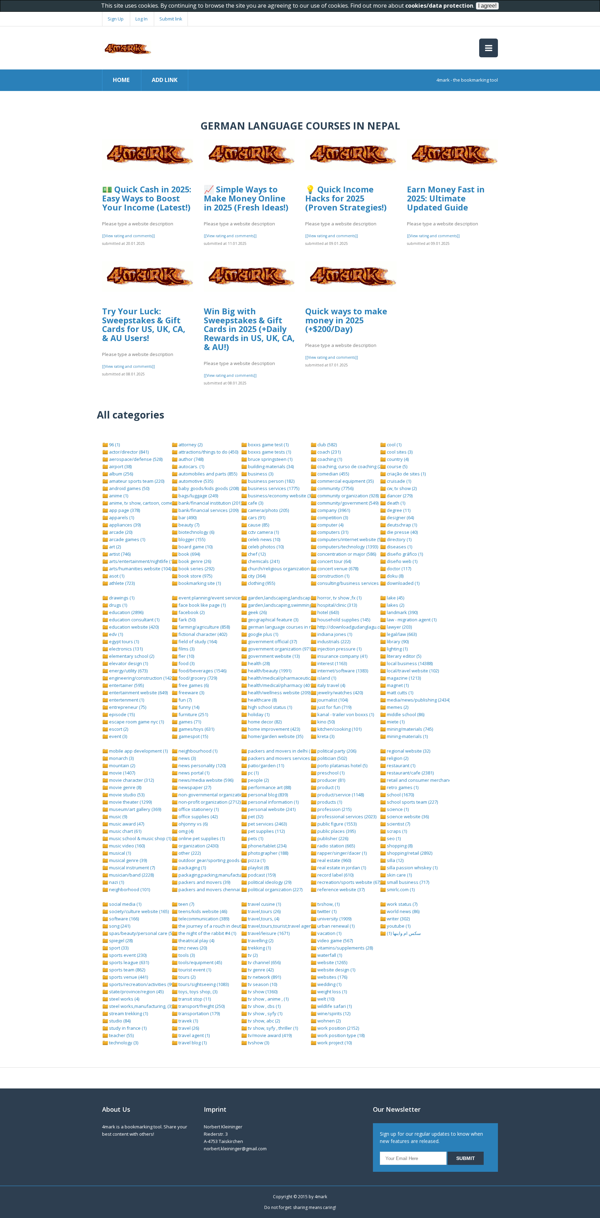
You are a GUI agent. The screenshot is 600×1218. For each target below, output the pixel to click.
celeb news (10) (263, 539)
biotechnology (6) (195, 532)
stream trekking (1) (128, 1013)
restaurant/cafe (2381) (410, 773)
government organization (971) (279, 649)
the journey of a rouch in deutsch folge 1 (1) (223, 926)
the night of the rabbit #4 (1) (206, 933)
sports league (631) (128, 962)
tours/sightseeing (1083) (203, 984)
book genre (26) (194, 561)
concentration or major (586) (346, 554)
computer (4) (329, 525)
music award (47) (126, 824)
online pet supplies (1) (201, 838)
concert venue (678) (337, 568)
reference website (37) (340, 889)
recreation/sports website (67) (348, 882)
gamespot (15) (192, 736)
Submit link (170, 19)
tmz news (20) (192, 948)
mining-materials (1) (407, 736)
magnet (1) (397, 685)
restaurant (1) (400, 765)
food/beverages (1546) (201, 671)
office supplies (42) (197, 816)
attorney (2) (189, 444)
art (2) (114, 547)
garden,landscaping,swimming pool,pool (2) (293, 605)
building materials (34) (270, 466)
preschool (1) (330, 773)
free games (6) (193, 685)
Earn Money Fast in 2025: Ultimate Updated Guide (446, 198)
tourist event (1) (194, 970)
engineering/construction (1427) (141, 678)
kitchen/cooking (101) (338, 729)
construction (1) (332, 576)
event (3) (117, 736)
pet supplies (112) (266, 831)
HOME (121, 80)
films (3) (185, 649)
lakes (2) (395, 605)
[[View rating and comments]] (128, 235)
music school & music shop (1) (139, 838)
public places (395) (336, 831)
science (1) (397, 809)
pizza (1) (256, 860)
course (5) (396, 466)
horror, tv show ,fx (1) (338, 598)
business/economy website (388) (282, 495)
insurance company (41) (341, 656)
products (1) (329, 802)
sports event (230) (127, 955)
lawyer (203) (399, 627)
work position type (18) (340, 1035)
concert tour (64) (333, 561)
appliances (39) (124, 525)
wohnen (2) (328, 1021)
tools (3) (186, 955)
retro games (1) (402, 787)
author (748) (190, 459)
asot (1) (116, 576)
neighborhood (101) (129, 889)
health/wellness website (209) (278, 692)
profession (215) (333, 809)
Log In (141, 19)
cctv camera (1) (263, 532)
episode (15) (121, 714)
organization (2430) (197, 846)
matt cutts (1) (399, 692)
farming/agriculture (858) (203, 627)
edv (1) (115, 634)
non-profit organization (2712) (209, 802)
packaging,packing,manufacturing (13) (217, 875)
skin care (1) (399, 875)
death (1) (395, 503)
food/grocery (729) (197, 678)
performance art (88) (269, 787)
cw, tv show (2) (401, 488)
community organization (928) (347, 495)
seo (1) (393, 838)
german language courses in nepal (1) (287, 627)
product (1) (328, 787)
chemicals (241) (263, 561)
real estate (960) (333, 860)
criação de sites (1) (406, 474)
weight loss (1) (331, 991)
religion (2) (397, 758)
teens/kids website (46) (202, 911)
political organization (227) (274, 889)
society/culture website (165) (138, 911)
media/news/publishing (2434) (418, 700)
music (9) (117, 816)
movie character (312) (131, 780)
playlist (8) (258, 867)
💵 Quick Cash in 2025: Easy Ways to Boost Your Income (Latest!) (146, 198)
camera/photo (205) (268, 510)
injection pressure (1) (338, 649)
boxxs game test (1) (268, 444)
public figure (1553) (336, 824)
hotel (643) (327, 612)
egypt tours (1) (123, 641)
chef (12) (256, 554)
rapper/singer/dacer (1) (341, 853)
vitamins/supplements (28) (344, 948)
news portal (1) (193, 773)
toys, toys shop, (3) (197, 991)
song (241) (119, 926)
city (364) (256, 576)
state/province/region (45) (136, 991)
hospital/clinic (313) (336, 605)
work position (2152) (337, 1028)
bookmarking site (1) (199, 583)
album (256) (120, 474)
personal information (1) (273, 802)
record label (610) (334, 875)
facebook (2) (191, 612)
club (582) (326, 444)
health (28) (258, 663)
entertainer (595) (126, 685)
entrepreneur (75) (127, 707)
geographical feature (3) (272, 619)
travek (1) (187, 1021)
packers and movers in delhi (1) (280, 751)
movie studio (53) (126, 795)
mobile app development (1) (138, 751)
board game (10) (194, 547)
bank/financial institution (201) (209, 503)
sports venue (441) (128, 977)
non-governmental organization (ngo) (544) (222, 795)
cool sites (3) (399, 452)
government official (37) (272, 641)
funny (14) (188, 707)
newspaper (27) (194, 787)
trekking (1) (259, 948)
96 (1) (114, 444)
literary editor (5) (403, 656)
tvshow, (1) (328, 904)
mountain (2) (121, 765)
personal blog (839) (267, 795)
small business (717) (407, 882)
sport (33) (118, 948)
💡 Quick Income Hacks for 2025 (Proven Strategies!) (345, 198)
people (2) (258, 780)
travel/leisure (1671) (268, 933)
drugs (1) (117, 605)
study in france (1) (127, 1028)
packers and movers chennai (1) (211, 889)
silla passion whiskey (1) (412, 867)
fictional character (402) (202, 634)
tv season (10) (262, 984)
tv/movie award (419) (269, 1035)
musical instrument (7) (131, 867)
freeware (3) (190, 692)
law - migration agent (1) (411, 619)
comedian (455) (332, 474)
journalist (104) (332, 700)
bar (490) (187, 517)
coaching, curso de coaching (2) (349, 466)
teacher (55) (121, 1035)
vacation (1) (328, 933)
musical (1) (119, 853)
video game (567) (334, 940)
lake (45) (395, 598)
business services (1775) (273, 488)
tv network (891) (264, 977)
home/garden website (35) (275, 736)
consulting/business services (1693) (354, 583)
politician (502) (331, 758)
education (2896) (125, 612)
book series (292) (195, 568)
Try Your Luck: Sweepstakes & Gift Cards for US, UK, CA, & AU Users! (143, 324)
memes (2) (397, 707)
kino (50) (325, 722)
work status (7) (401, 904)
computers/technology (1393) (347, 547)
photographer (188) (267, 853)
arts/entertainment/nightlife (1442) (144, 561)
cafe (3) (255, 503)
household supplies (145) (343, 619)
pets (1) (255, 838)
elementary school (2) (131, 656)
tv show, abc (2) (263, 1021)
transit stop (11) (194, 999)
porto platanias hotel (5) (341, 765)
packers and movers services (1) (281, 758)
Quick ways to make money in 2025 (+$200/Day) (346, 320)
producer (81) (330, 780)
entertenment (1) (126, 700)
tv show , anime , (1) (268, 999)
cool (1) (393, 444)
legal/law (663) (401, 634)
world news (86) (402, 911)
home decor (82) (264, 722)
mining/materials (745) (409, 729)
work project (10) (334, 1042)
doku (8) (394, 576)
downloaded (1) (402, 583)
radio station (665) (335, 846)
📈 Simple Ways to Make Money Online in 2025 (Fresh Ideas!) (246, 198)
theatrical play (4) (195, 940)
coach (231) (328, 452)
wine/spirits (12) (333, 1013)
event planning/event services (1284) (216, 598)
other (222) (189, 853)
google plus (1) (262, 634)
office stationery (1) (198, 809)
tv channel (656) (264, 962)
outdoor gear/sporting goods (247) (213, 860)
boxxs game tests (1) (269, 452)
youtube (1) (398, 926)
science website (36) (407, 816)
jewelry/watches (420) (339, 692)
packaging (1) (191, 867)
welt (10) (325, 999)
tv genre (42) (260, 970)
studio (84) (119, 1021)
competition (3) (332, 517)
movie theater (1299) (130, 802)
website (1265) (331, 962)
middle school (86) (405, 714)
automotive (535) (195, 481)
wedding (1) (328, 984)
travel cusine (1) (264, 904)
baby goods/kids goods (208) (208, 488)
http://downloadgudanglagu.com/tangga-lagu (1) (367, 627)
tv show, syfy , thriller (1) (272, 1028)
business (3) (260, 474)
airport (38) (120, 466)
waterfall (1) (329, 955)
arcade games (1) (126, 539)
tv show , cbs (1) (264, 1006)
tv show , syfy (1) (264, 1013)
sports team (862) (126, 970)
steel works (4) (123, 999)
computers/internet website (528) (351, 539)
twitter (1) (326, 911)
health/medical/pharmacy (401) (280, 685)
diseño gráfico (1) (404, 554)
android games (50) (128, 488)
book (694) (188, 554)
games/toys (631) (195, 729)
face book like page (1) (201, 605)
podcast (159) (261, 875)
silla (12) (394, 860)
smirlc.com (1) (400, 889)
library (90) (397, 641)
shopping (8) (399, 846)
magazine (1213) (403, 678)
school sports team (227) (412, 802)
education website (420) (133, 627)
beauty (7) (188, 525)
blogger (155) (191, 539)
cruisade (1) (398, 481)
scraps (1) (396, 831)
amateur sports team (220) (136, 481)
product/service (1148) (340, 795)
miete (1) (395, 722)
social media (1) (124, 904)
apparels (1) (121, 517)
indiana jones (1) (334, 634)
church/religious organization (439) (283, 568)
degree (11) (398, 510)
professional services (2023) (346, 816)
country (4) (397, 459)
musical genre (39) (127, 860)
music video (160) (126, 846)
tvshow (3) (258, 1042)
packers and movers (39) (203, 882)
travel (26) (188, 1028)
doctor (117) (398, 568)
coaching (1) (329, 459)
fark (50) (186, 619)
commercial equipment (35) (345, 481)
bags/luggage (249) (197, 495)
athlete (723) (121, 583)
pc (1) (253, 773)
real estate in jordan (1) (341, 867)
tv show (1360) (262, 991)
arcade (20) (120, 532)
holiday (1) (258, 714)
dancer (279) (399, 495)
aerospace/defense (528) (135, 459)
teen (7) (185, 904)
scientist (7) (398, 824)
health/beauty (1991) (269, 671)
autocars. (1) (190, 466)
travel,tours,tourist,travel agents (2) (284, 926)
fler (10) (185, 656)
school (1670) (400, 795)
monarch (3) (121, 758)
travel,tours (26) (264, 911)
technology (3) (123, 1042)
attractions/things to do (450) (207, 452)
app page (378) (124, 510)
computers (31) (332, 532)
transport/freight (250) (201, 1006)
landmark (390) (402, 612)
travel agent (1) (193, 1035)
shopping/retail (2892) (409, 853)
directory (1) (398, 539)
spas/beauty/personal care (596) (143, 933)
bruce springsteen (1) (269, 459)
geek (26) (257, 612)
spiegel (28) (120, 940)
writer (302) (398, 918)
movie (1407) (121, 773)
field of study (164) (197, 641)
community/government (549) (347, 503)
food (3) (185, 663)
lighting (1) (397, 649)
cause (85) (258, 525)
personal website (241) (271, 809)
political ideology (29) (269, 882)
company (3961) (333, 510)
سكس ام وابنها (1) (403, 933)
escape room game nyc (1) (136, 722)
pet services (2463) (267, 824)
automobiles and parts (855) (207, 474)
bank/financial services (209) (208, 510)
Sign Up (116, 19)
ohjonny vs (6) (192, 824)
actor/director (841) (128, 452)
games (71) (189, 722)
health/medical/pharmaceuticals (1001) (288, 678)
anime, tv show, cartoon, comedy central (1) (153, 503)
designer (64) (400, 517)
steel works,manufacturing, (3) (140, 1006)
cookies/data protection (439, 5)
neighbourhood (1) (197, 751)
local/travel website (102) (412, 671)
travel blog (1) (192, 1042)
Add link (164, 80)
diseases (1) (399, 547)
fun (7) (184, 700)
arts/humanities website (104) (139, 568)
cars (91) (256, 517)
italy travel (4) (330, 685)
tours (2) (186, 977)
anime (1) (118, 495)
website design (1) (335, 970)
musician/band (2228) (131, 875)
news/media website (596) (205, 780)
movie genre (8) (124, 787)
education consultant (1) (133, 619)
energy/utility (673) (128, 671)
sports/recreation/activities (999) (142, 984)
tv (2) (252, 955)
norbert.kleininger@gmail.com (235, 1148)
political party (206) (336, 751)
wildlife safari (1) (334, 1006)
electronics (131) (125, 649)
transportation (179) (198, 1013)
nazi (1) (116, 882)
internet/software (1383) (342, 671)
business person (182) (270, 481)
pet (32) (255, 816)
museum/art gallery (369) (134, 809)
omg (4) (185, 831)
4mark (321, 1197)
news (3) (186, 758)
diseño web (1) (401, 561)
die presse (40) (402, 532)
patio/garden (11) (265, 765)
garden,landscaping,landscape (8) (283, 598)
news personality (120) (201, 765)
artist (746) (119, 554)
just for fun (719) (333, 707)
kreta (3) (325, 736)
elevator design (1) (128, 663)
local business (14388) (409, 663)
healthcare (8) (262, 700)
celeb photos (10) (265, 547)
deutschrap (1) (401, 525)
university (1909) (333, 918)
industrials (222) (333, 641)
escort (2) (118, 729)
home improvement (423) (273, 729)
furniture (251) (192, 714)
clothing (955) (261, 583)
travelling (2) (260, 940)
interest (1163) (331, 663)
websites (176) (331, 977)
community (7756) (334, 488)
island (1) (326, 678)
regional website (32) (408, 751)
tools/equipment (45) (199, 962)
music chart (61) (124, 831)
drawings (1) (121, 598)
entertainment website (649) (138, 692)
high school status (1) (269, 707)
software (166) (123, 918)
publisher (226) (332, 838)
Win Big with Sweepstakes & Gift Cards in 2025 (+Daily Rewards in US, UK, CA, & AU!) (249, 329)
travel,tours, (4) (263, 918)
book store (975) (194, 576)
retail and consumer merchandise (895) (427, 780)
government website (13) (273, 656)
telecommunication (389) (203, 918)
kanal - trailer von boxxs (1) (345, 714)
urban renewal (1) (335, 926)
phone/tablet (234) (266, 846)
